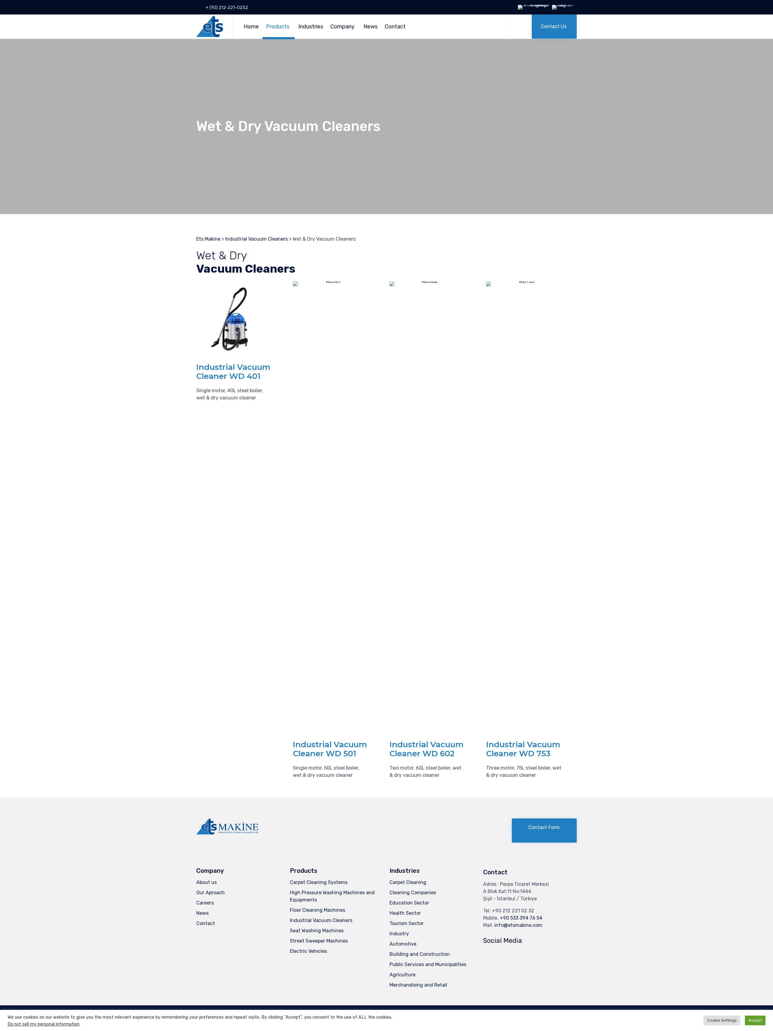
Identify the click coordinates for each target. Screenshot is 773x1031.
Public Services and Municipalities (428, 964)
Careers (205, 903)
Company (342, 26)
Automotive (403, 944)
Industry (399, 934)
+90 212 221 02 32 (513, 911)
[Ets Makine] (209, 26)
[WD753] (524, 281)
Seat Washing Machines (317, 930)
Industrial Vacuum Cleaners (321, 920)
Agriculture (402, 975)
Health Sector (405, 913)
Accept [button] (755, 1020)
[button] (554, 26)
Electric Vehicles (308, 951)
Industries (310, 26)
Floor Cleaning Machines (317, 910)
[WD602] (427, 281)
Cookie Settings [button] (722, 1020)
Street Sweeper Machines (319, 941)
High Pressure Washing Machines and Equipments (332, 896)
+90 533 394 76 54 (521, 918)
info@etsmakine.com (518, 925)
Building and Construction (420, 954)
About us (206, 882)
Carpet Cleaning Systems (319, 882)
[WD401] (234, 355)
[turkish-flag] (564, 5)
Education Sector (409, 903)
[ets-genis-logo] (227, 833)
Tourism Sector (407, 923)
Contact (395, 26)
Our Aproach (210, 892)
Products (277, 26)
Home (251, 26)
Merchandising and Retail (418, 985)
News (370, 26)
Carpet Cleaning (408, 882)
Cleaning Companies (413, 892)
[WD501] (330, 281)
